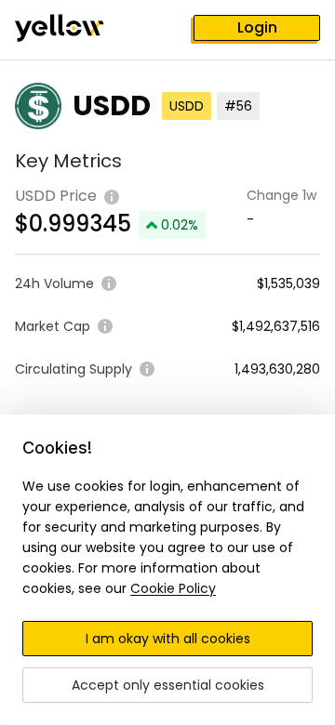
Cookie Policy (173, 588)
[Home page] (74, 29)
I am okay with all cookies (168, 638)
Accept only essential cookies (168, 685)
